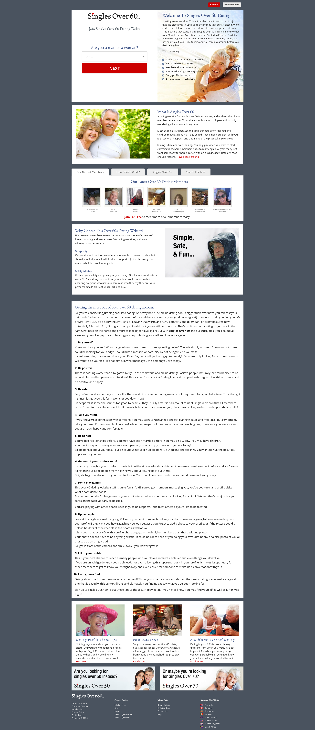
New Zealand (211, 717)
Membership (77, 709)
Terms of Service (79, 703)
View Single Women (123, 714)
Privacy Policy (78, 712)
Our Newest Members (90, 172)
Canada (208, 708)
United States (211, 720)
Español (214, 4)
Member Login (231, 4)
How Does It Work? (128, 172)
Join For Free (120, 705)
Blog (160, 714)
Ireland (208, 714)
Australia (209, 705)
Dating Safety (164, 705)
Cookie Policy (78, 715)
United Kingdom (212, 723)
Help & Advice (164, 708)
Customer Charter (80, 706)
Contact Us (163, 711)
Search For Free (195, 172)
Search (118, 708)
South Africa (210, 726)
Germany (209, 711)
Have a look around (188, 156)
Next (114, 68)
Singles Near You (162, 172)
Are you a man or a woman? (114, 47)
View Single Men (122, 717)
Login (117, 711)
